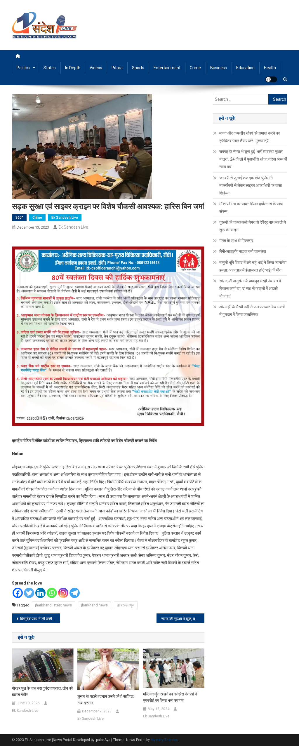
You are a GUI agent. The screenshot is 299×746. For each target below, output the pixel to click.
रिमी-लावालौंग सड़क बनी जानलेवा (242, 251)
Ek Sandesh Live (64, 217)
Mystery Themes (164, 740)
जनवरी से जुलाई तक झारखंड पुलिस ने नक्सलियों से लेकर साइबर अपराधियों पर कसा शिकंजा (250, 185)
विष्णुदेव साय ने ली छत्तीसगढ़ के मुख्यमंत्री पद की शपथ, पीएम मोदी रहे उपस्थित (40, 618)
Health (270, 67)
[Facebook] (18, 593)
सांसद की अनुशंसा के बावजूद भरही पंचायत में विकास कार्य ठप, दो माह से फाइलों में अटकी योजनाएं (250, 288)
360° (19, 217)
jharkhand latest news (53, 605)
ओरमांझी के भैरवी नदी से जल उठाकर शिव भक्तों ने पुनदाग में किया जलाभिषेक (252, 311)
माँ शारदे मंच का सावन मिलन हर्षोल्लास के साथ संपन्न (251, 207)
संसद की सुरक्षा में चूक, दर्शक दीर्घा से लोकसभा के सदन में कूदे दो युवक (183, 618)
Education (245, 67)
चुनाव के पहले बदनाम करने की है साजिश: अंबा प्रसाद (105, 699)
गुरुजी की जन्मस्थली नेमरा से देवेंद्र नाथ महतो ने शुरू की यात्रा (252, 226)
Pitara (117, 67)
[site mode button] (271, 79)
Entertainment (167, 67)
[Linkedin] (40, 593)
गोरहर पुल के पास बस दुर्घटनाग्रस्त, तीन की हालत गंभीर (42, 691)
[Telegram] (74, 593)
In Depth (72, 67)
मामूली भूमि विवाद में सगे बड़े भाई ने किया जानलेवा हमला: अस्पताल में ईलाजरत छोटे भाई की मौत (252, 266)
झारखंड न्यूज (125, 605)
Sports (138, 67)
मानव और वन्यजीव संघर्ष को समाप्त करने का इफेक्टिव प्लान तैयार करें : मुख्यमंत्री (249, 137)
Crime (195, 67)
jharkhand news (94, 605)
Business (218, 67)
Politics (23, 67)
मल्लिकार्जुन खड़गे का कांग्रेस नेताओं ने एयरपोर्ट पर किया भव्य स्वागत (170, 697)
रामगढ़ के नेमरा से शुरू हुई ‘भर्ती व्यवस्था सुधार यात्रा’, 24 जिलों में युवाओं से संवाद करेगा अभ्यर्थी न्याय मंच (253, 159)
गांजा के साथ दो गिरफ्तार (236, 240)
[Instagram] (63, 593)
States (50, 67)
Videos (96, 67)
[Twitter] (29, 593)
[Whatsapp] (52, 593)
